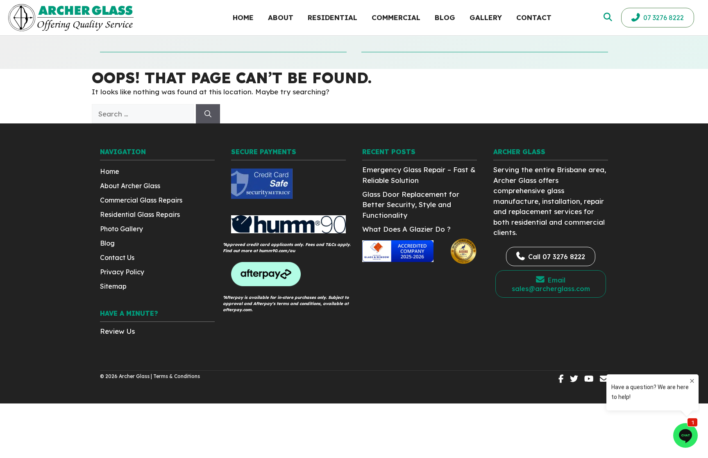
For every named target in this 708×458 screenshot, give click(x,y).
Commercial (396, 17)
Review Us (117, 331)
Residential (332, 17)
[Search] (208, 114)
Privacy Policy (122, 272)
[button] (607, 17)
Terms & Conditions (176, 376)
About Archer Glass (130, 186)
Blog (445, 17)
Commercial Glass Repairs (141, 200)
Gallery (486, 17)
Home (243, 17)
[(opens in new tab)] (262, 196)
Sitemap (113, 286)
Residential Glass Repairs (140, 214)
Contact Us (117, 257)
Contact (533, 17)
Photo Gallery (121, 229)
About (280, 17)
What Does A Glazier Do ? (406, 229)
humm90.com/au (277, 250)
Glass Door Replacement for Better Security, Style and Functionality (410, 204)
